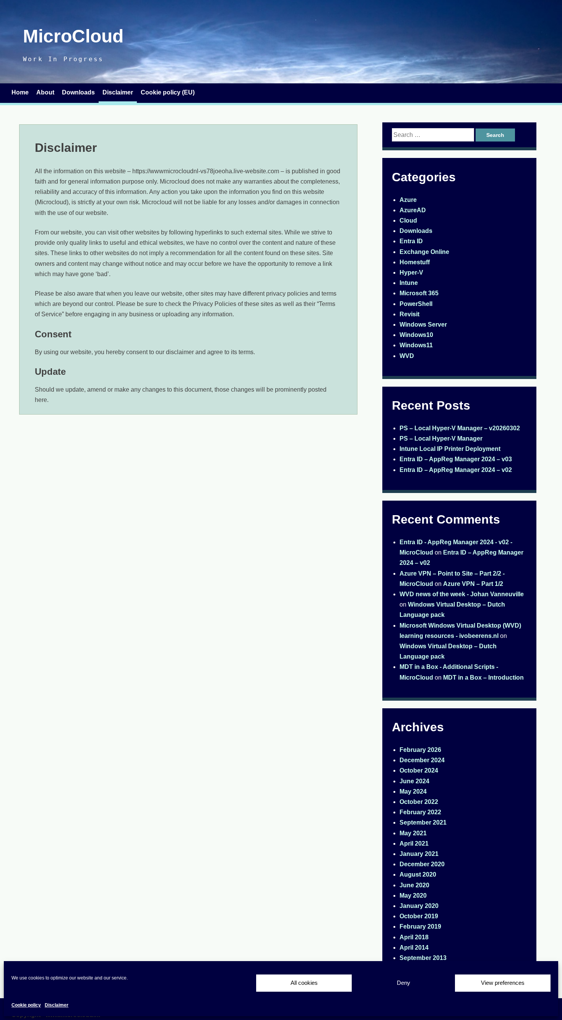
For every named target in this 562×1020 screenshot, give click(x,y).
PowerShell (416, 304)
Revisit (409, 314)
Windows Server (423, 324)
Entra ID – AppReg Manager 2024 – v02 (456, 470)
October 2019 (419, 916)
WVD (407, 356)
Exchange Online (424, 252)
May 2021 (413, 833)
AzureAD (413, 210)
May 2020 (413, 895)
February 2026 (420, 750)
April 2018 (414, 937)
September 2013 (423, 958)
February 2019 (420, 926)
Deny (403, 982)
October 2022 (419, 802)
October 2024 (419, 770)
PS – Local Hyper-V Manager (441, 438)
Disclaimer (56, 1005)
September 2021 (423, 822)
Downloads (78, 92)
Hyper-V (411, 272)
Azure (408, 200)
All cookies (304, 982)
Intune (409, 283)
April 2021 (414, 843)
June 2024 (414, 781)
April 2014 (414, 947)
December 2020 (422, 864)
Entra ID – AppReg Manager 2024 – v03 (456, 459)
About (45, 92)
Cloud (408, 220)
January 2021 (419, 854)
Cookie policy (26, 1005)
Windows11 (416, 345)
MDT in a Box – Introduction (483, 677)
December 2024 (422, 760)
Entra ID (411, 241)
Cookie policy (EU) (168, 92)
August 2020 (418, 874)
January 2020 (419, 906)
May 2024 (413, 791)
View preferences (503, 982)
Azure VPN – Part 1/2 (473, 584)
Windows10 (416, 335)
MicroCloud (73, 36)
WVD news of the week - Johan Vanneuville (462, 594)
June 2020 (414, 885)
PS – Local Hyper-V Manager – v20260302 (460, 428)
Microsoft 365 (419, 293)
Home (20, 92)
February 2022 (420, 812)
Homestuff (415, 262)
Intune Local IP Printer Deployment (450, 449)
